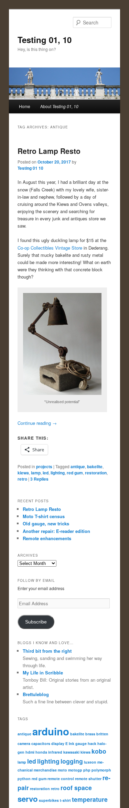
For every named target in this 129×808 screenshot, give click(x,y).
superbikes (49, 800)
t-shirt (65, 800)
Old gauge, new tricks (46, 523)
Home (24, 106)
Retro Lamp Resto (49, 151)
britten (102, 733)
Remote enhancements (47, 538)
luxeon (90, 762)
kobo (99, 751)
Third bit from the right (47, 651)
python (24, 778)
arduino (50, 731)
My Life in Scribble (43, 672)
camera (24, 743)
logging (72, 761)
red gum (75, 473)
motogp (75, 770)
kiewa (23, 473)
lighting (58, 473)
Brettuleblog (36, 694)
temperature (90, 799)
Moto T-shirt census (44, 516)
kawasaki (71, 752)
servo (28, 798)
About (59, 106)
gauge (81, 743)
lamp (36, 473)
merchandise (45, 770)
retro (22, 479)
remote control (60, 778)
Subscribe (36, 622)
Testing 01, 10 (45, 39)
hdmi (29, 752)
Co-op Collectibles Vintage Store (50, 247)
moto (62, 770)
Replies (39, 479)
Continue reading (37, 423)
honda (41, 752)
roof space (76, 787)
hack (92, 743)
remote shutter (88, 778)
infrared (55, 752)
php (86, 770)
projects (44, 466)
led (46, 473)
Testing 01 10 (30, 168)
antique (78, 466)
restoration (96, 473)
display (57, 743)
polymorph (101, 770)
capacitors (40, 743)
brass (90, 733)
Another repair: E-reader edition (56, 531)
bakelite (95, 466)
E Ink (69, 743)
